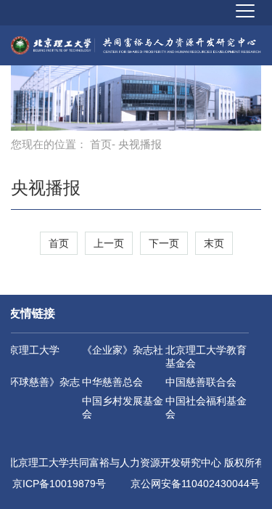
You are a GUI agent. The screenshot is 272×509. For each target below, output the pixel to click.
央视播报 (46, 188)
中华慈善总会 (112, 382)
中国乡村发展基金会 (122, 407)
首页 (101, 144)
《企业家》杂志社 (122, 350)
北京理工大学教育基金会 (206, 356)
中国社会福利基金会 (206, 407)
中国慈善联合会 (200, 382)
